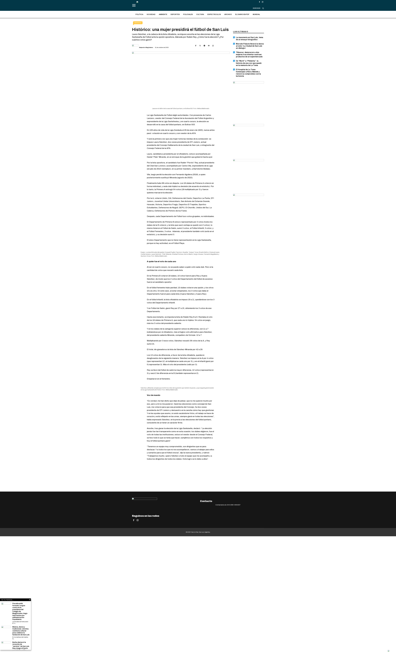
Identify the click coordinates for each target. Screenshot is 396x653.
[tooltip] (259, 2)
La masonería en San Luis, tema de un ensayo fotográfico (249, 38)
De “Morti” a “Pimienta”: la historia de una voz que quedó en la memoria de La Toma (249, 63)
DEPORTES (137, 22)
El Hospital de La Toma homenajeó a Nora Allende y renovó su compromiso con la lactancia (248, 73)
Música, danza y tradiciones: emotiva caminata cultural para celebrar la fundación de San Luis (20, 631)
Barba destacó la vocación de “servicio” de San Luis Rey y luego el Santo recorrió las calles (20, 646)
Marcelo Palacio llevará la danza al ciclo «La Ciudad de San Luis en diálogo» (250, 46)
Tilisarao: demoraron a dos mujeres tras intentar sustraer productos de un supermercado (249, 54)
